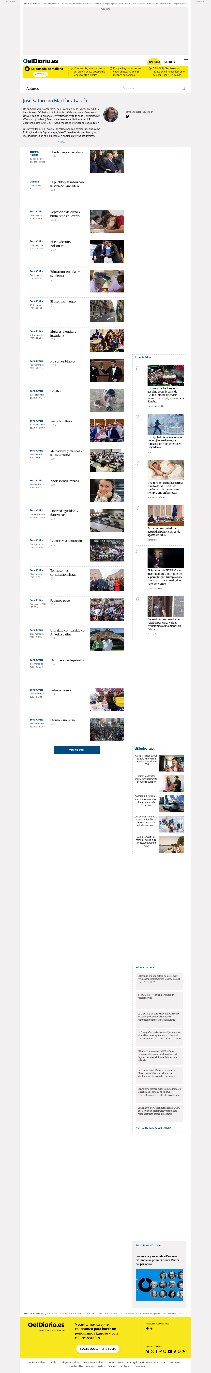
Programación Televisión (187, 1314)
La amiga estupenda (109, 4)
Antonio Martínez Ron (158, 497)
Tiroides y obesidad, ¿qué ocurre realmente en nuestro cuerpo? (146, 779)
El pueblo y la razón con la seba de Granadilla (67, 184)
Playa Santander (116, 1314)
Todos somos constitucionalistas (63, 573)
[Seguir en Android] (147, 1328)
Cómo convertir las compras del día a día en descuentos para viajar (146, 841)
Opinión (34, 181)
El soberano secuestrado (67, 152)
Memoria (80, 1314)
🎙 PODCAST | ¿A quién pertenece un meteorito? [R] (156, 996)
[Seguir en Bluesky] (147, 1351)
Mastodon (140, 1366)
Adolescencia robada (64, 481)
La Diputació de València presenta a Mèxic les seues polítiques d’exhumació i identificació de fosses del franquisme (158, 1016)
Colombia (97, 4)
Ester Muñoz (87, 4)
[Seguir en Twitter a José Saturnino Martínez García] (128, 116)
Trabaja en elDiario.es (69, 1362)
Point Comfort (129, 1314)
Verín (134, 4)
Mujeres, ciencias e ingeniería (63, 333)
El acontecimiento (63, 302)
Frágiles (55, 391)
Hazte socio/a (154, 62)
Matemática (56, 1314)
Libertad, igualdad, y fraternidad (64, 513)
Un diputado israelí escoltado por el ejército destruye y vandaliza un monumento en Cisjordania (165, 442)
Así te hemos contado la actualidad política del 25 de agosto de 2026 (164, 531)
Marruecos (77, 4)
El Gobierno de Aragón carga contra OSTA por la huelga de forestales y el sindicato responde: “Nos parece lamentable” (159, 1110)
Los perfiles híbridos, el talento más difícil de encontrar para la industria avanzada (146, 821)
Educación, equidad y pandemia (65, 274)
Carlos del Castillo (156, 406)
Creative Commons (115, 1362)
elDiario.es (152, 539)
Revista (101, 1366)
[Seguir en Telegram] (160, 1351)
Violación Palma (165, 4)
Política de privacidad (149, 1362)
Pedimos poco (60, 600)
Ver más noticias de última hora (153, 1128)
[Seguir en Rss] (183, 1351)
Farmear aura (90, 1314)
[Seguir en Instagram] (164, 1351)
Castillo (106, 1314)
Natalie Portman (124, 4)
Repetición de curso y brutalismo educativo (65, 214)
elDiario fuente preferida (152, 1314)
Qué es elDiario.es (37, 1362)
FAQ (164, 1362)
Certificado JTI (126, 1366)
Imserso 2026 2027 (69, 1314)
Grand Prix (141, 4)
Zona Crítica (36, 211)
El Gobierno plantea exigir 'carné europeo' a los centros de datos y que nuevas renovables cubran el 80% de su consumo (159, 1091)
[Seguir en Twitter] (152, 1351)
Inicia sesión (169, 62)
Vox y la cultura (61, 421)
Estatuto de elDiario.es (149, 1245)
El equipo (53, 1362)
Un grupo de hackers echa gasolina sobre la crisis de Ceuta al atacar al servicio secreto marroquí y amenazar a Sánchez (166, 394)
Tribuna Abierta (34, 153)
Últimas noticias (145, 967)
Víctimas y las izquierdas (67, 660)
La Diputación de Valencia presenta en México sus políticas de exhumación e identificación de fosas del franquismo (156, 1073)
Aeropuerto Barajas (180, 4)
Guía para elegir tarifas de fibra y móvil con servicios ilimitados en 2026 (146, 760)
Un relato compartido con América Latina (68, 632)
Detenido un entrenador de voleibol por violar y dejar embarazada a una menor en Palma (164, 624)
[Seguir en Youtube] (170, 1351)
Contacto (90, 1366)
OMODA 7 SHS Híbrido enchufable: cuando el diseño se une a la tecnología (146, 800)
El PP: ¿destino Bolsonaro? (60, 244)
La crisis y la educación (66, 541)
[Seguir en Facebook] (156, 1351)
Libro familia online (169, 1314)
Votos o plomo (60, 690)
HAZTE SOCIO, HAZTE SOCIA (98, 1348)
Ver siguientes (77, 749)
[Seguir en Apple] (152, 1328)
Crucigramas (45, 1314)
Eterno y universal (62, 720)
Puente (99, 1314)
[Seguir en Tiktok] (175, 1351)
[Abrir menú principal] (186, 60)
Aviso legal (132, 1362)
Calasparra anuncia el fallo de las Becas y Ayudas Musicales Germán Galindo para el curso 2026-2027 (159, 979)
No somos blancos (63, 361)
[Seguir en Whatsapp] (179, 1351)
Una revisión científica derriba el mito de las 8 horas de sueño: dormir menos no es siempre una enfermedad (165, 487)
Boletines (112, 1366)
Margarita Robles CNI (51, 4)
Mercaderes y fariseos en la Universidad (67, 453)
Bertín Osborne (152, 4)
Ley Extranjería (66, 4)
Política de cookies (74, 1366)
